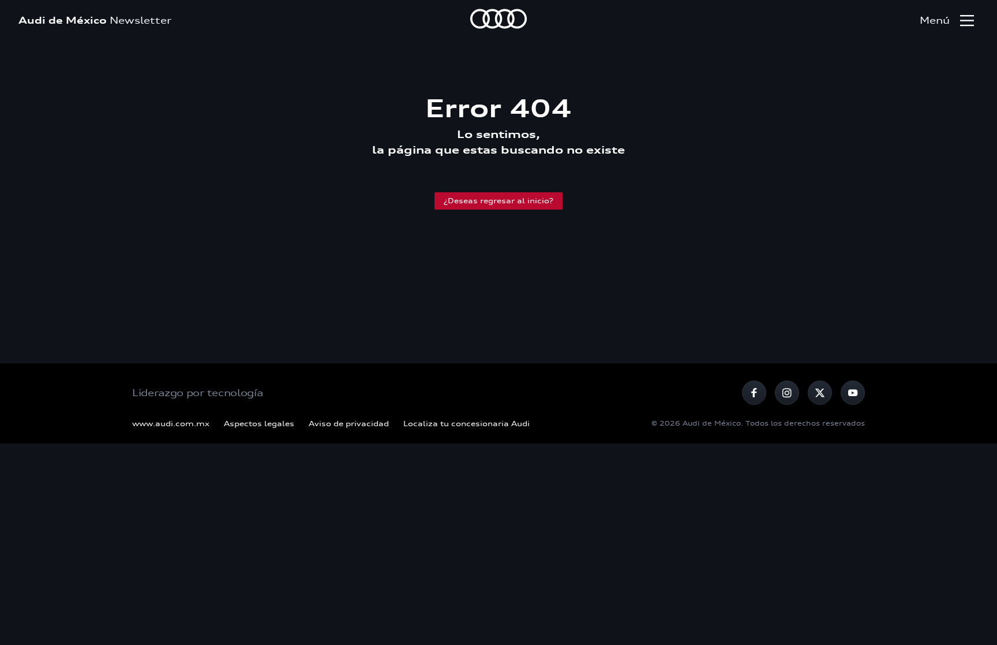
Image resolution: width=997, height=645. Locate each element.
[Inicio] (498, 20)
